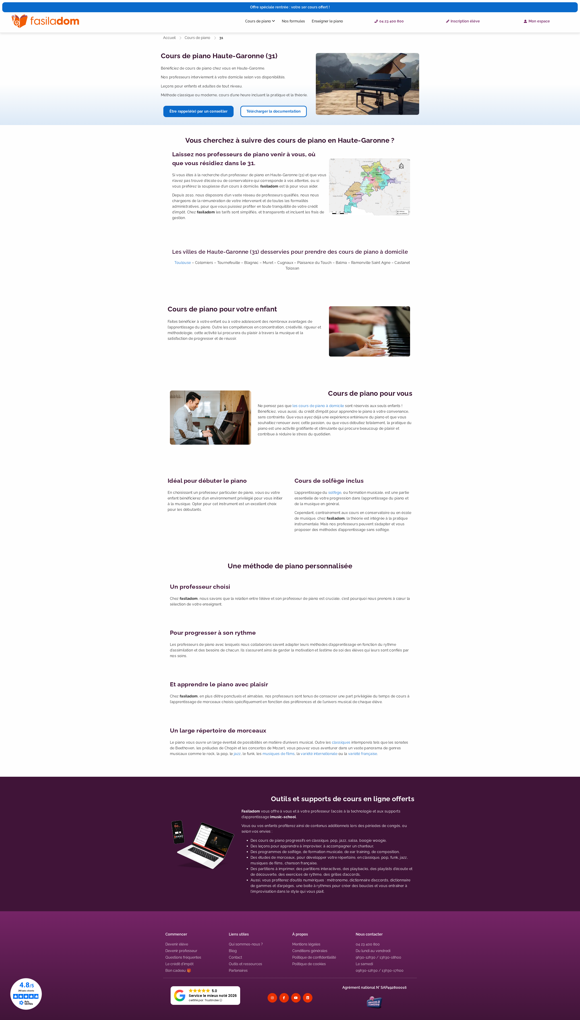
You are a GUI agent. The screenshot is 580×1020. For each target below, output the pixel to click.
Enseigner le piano (327, 21)
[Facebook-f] (284, 998)
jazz (237, 754)
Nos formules (293, 21)
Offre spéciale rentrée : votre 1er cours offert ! (290, 7)
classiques (341, 742)
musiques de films (279, 754)
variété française (362, 754)
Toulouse (182, 262)
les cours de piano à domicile (318, 406)
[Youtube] (296, 998)
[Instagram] (272, 998)
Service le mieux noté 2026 (213, 995)
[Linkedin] (307, 998)
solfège (334, 492)
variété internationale (319, 754)
